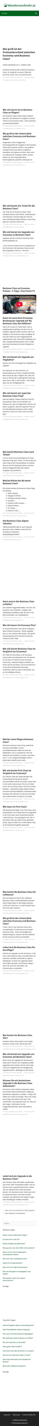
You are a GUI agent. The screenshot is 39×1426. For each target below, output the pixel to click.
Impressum (7, 1415)
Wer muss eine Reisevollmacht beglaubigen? (18, 1334)
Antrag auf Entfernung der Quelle (13, 77)
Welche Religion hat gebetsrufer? (14, 1244)
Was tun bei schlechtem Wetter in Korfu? (16, 1355)
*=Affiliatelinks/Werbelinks (19, 1420)
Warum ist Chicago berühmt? (12, 1263)
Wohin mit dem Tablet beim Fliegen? (15, 1235)
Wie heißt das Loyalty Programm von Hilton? (18, 1338)
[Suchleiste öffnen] (36, 13)
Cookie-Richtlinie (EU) (28, 1415)
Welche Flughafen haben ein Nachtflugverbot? (18, 1325)
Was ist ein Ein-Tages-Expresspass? (15, 1267)
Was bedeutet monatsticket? (15, 1213)
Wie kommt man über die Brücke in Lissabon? (18, 1351)
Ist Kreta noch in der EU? (11, 1239)
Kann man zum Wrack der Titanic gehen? (20, 1210)
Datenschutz (16, 1415)
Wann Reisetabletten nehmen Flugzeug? (16, 1329)
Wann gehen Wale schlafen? (12, 1346)
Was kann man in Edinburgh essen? (15, 1259)
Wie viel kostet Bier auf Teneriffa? (14, 1342)
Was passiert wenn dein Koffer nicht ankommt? (19, 1248)
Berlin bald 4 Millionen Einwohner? (14, 1366)
